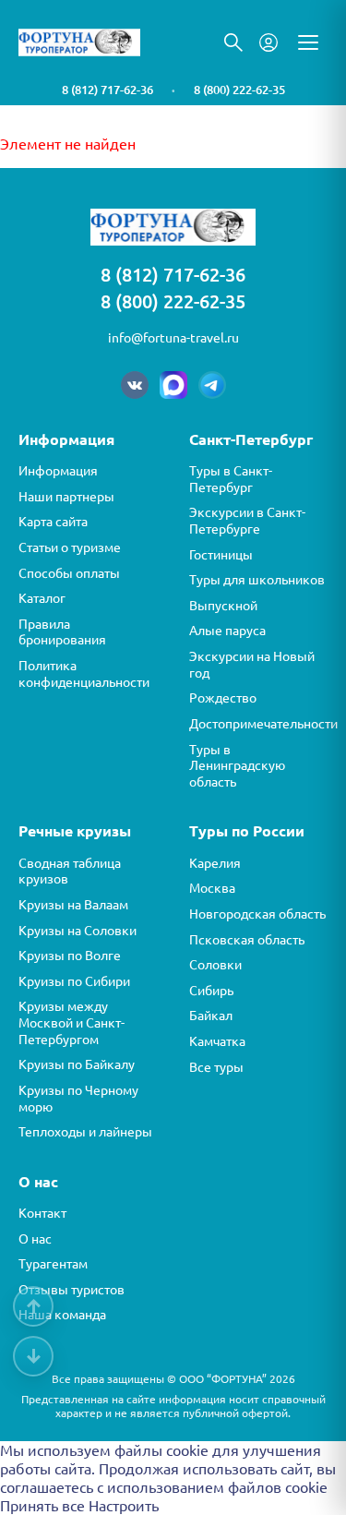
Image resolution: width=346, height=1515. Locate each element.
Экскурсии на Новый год (252, 664)
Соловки (215, 964)
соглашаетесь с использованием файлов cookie (164, 1487)
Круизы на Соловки (77, 930)
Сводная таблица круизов (69, 871)
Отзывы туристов (71, 1289)
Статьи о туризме (69, 547)
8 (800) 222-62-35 (239, 89)
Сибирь (211, 990)
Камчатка (217, 1041)
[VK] (135, 385)
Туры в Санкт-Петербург (230, 479)
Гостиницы (221, 554)
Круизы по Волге (69, 955)
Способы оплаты (69, 573)
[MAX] (173, 385)
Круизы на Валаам (73, 904)
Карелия (215, 863)
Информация (58, 470)
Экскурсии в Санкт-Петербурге (247, 520)
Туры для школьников (257, 579)
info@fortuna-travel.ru (173, 338)
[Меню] (308, 42)
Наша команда (62, 1314)
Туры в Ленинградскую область (237, 765)
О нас (35, 1239)
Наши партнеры (66, 496)
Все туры (216, 1067)
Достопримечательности (258, 723)
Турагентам (53, 1263)
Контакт (42, 1213)
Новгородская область (257, 914)
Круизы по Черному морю (78, 1098)
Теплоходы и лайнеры (85, 1131)
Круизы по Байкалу (76, 1064)
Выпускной (223, 605)
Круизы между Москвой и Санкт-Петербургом (71, 1022)
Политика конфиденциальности (83, 674)
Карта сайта (53, 521)
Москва (212, 888)
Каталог (42, 598)
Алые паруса (227, 630)
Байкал (211, 1015)
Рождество (223, 698)
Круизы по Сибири (74, 981)
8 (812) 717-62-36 (107, 89)
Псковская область (246, 939)
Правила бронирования (62, 632)
